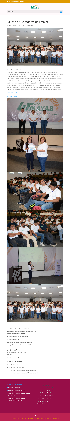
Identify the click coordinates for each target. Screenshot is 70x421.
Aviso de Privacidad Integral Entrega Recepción (21, 370)
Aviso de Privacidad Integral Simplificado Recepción (22, 373)
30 (45, 401)
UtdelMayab (12, 25)
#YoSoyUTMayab (12, 93)
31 (47, 401)
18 (50, 395)
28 (40, 401)
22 (43, 398)
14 (40, 395)
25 (50, 398)
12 (52, 393)
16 (45, 395)
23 (45, 398)
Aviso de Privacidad (13, 364)
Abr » (43, 403)
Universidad (30, 25)
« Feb (38, 403)
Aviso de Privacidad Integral (15, 367)
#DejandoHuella (12, 96)
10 (47, 393)
